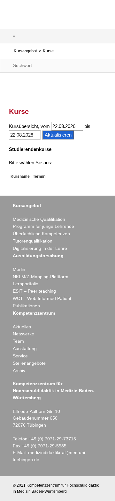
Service (20, 355)
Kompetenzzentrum (34, 313)
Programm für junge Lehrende (43, 226)
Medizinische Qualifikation (39, 219)
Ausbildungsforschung (38, 255)
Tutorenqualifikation (32, 240)
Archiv (19, 370)
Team (18, 341)
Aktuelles (22, 326)
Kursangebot (25, 51)
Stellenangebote (29, 363)
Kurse (48, 51)
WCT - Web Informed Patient (42, 298)
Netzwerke (23, 333)
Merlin (19, 269)
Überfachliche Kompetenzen (41, 233)
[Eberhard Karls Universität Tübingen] (84, 12)
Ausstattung (25, 348)
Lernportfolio (25, 283)
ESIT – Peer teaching (34, 291)
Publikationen (26, 305)
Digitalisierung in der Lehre (40, 248)
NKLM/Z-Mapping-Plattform (40, 276)
